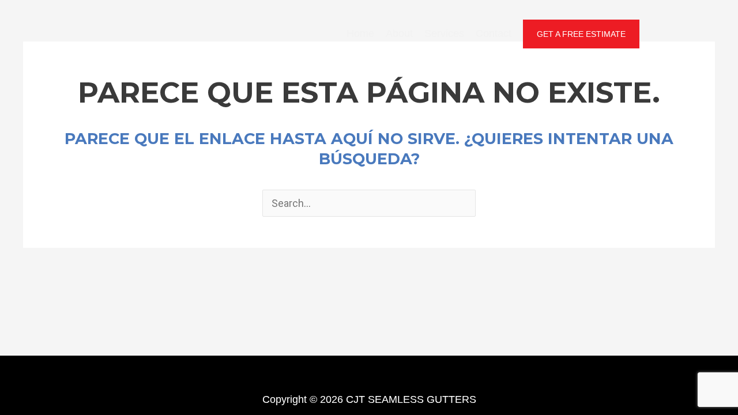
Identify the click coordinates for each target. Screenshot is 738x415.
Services (444, 33)
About (399, 33)
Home (360, 33)
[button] (581, 34)
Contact (493, 33)
